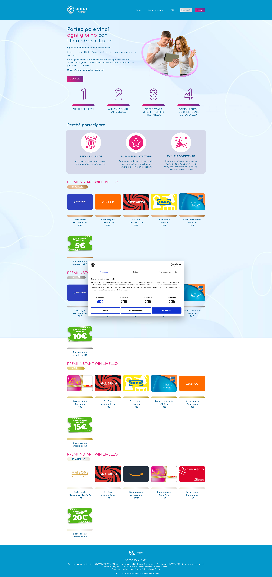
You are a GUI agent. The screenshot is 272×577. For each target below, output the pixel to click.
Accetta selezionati (136, 310)
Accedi (200, 10)
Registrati (186, 10)
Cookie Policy (154, 569)
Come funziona (155, 10)
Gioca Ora (75, 79)
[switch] (124, 301)
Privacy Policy (141, 569)
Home (138, 10)
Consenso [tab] (104, 272)
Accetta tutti (166, 310)
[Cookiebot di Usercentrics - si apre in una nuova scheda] (172, 265)
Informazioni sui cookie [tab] (168, 272)
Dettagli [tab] (136, 272)
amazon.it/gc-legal (151, 573)
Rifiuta (105, 310)
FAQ (172, 10)
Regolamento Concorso (122, 569)
